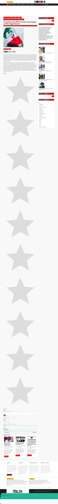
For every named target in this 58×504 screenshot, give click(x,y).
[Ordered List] (8, 424)
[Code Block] (12, 424)
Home (10, 4)
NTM (11, 25)
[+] (15, 424)
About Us (27, 4)
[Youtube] (40, 2)
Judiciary (45, 34)
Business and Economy (42, 29)
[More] (15, 51)
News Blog (18, 4)
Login (5, 409)
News (16, 17)
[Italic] (5, 424)
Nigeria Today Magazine (7, 17)
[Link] (13, 424)
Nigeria (20, 17)
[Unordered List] (9, 424)
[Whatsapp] (9, 51)
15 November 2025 (6, 25)
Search (46, 18)
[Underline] (6, 424)
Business (49, 27)
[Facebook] (35, 2)
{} (14, 424)
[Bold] (4, 424)
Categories (22, 4)
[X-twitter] (37, 2)
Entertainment (41, 109)
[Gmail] (12, 51)
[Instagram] (42, 2)
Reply (1, 498)
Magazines (14, 4)
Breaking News (44, 27)
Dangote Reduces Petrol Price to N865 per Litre (31, 444)
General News (41, 32)
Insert (0, 503)
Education (48, 29)
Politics (13, 17)
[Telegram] (10, 51)
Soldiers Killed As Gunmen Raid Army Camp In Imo (20, 443)
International (40, 34)
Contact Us (32, 4)
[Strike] (7, 424)
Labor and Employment (42, 36)
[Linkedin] (7, 51)
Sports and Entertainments (42, 39)
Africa (40, 27)
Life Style (48, 36)
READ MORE (6, 456)
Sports (40, 125)
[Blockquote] (11, 424)
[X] (5, 51)
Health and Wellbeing (47, 32)
